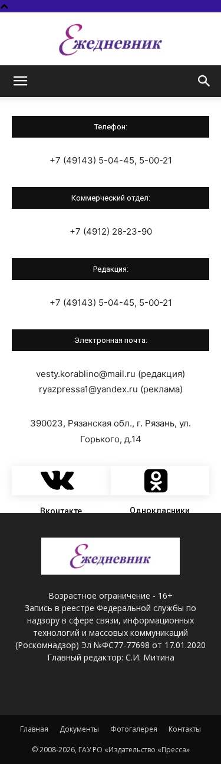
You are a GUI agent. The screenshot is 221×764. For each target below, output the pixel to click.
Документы (79, 729)
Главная (34, 729)
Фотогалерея (133, 729)
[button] (20, 81)
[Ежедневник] (110, 40)
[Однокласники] (160, 480)
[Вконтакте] (61, 480)
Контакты (185, 729)
